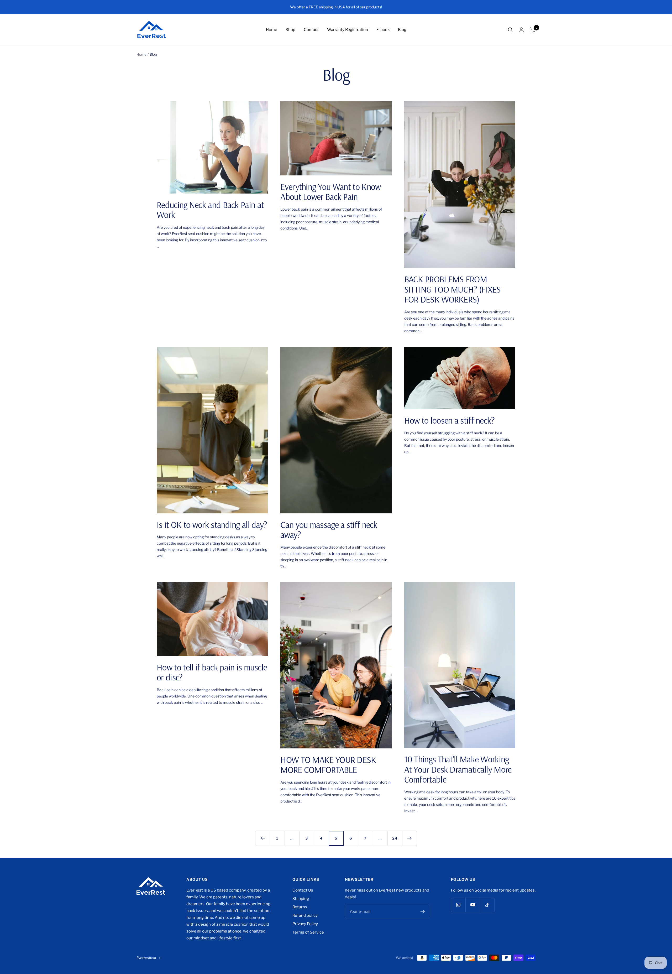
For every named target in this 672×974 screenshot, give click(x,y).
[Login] (521, 29)
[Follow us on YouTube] (472, 905)
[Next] (409, 838)
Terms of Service (308, 932)
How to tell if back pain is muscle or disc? (212, 672)
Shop (290, 29)
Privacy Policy (305, 923)
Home (271, 29)
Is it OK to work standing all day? (212, 524)
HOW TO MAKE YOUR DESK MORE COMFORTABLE (328, 764)
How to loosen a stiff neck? (449, 420)
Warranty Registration (347, 29)
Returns (299, 907)
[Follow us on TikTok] (487, 905)
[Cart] (533, 29)
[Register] (423, 911)
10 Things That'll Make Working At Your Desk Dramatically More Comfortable (458, 769)
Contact (311, 29)
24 (394, 838)
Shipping (300, 898)
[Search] (510, 29)
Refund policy (305, 915)
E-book (383, 29)
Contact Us (302, 890)
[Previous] (262, 838)
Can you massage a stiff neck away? (328, 529)
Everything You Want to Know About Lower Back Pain (330, 191)
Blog (402, 29)
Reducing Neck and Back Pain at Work (210, 210)
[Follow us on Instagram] (458, 905)
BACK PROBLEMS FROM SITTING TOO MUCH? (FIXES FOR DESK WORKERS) (452, 289)
